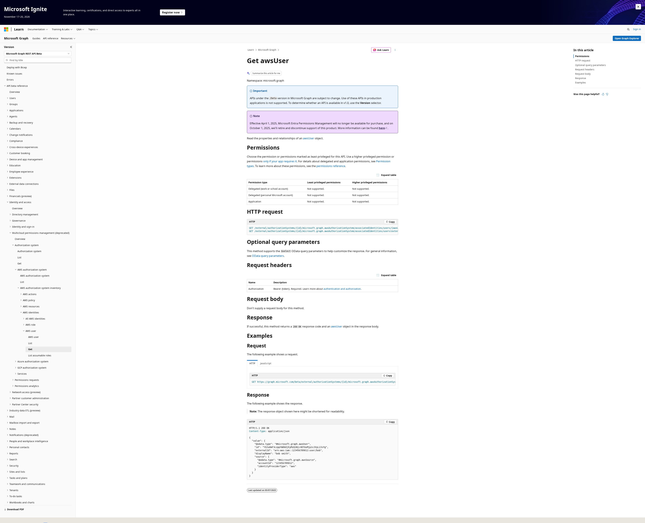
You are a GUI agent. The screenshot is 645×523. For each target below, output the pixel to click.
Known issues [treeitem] (14, 73)
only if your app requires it (280, 161)
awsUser (308, 138)
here (382, 128)
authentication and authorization (342, 288)
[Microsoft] (6, 29)
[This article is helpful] (603, 94)
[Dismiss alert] (638, 6)
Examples (580, 82)
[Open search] (628, 29)
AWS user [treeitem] (33, 337)
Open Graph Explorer (627, 38)
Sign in (637, 29)
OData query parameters (268, 256)
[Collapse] (71, 47)
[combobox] (37, 53)
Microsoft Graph (267, 49)
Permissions (582, 56)
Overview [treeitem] (14, 91)
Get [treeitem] (19, 263)
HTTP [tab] (252, 363)
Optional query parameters (590, 65)
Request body (583, 73)
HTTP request (582, 60)
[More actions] (395, 50)
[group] (322, 229)
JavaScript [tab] (265, 363)
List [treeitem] (19, 257)
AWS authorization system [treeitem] (34, 275)
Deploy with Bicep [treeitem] (17, 67)
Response (580, 78)
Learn (251, 49)
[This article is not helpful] (607, 94)
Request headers (584, 69)
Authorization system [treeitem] (29, 251)
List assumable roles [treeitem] (39, 355)
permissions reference (330, 166)
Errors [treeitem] (10, 79)
